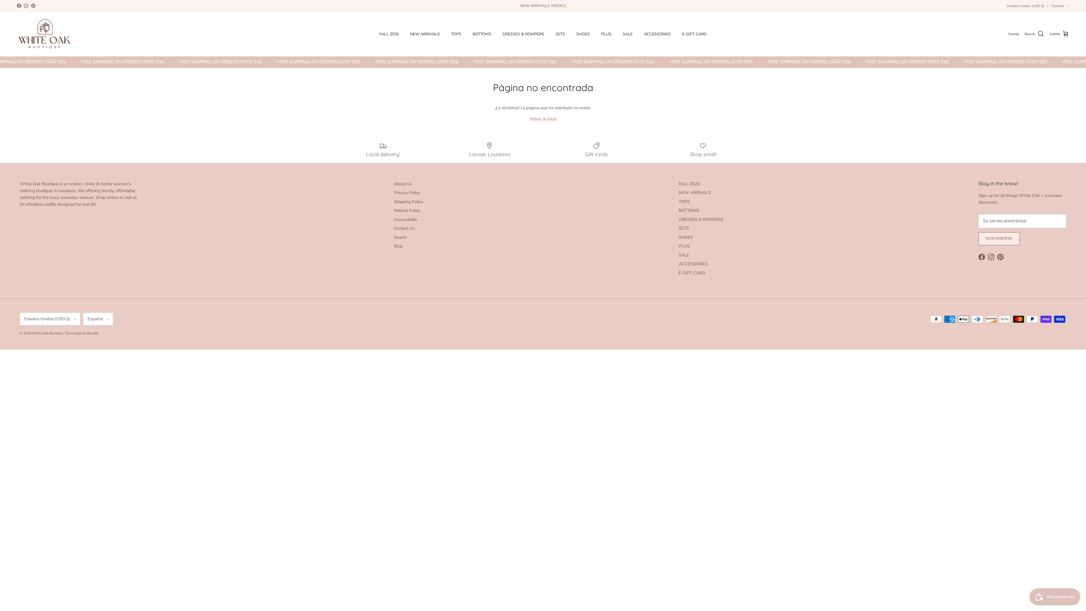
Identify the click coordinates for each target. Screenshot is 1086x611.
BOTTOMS (482, 34)
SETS (560, 34)
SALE (628, 34)
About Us (403, 184)
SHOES (583, 34)
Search (400, 237)
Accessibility (405, 219)
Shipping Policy (408, 202)
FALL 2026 (389, 34)
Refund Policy (407, 210)
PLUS (606, 34)
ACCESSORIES (657, 34)
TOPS (456, 34)
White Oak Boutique (47, 333)
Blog (398, 246)
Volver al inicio (543, 119)
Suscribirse (999, 238)
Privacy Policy (407, 192)
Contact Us (404, 228)
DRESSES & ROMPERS (523, 34)
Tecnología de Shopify (81, 333)
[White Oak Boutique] (44, 34)
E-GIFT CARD (694, 34)
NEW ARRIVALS (425, 34)
